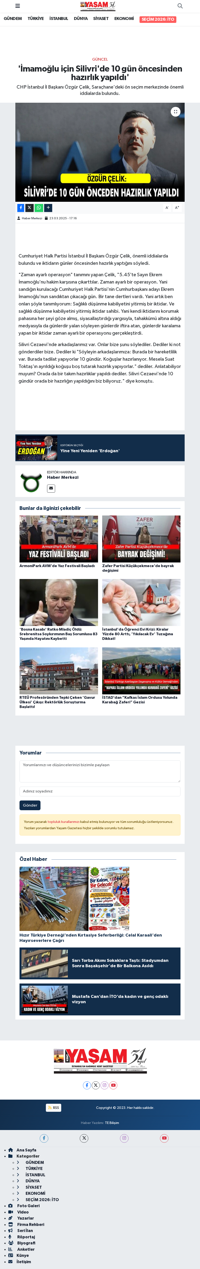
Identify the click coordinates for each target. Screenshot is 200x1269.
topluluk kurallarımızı (64, 822)
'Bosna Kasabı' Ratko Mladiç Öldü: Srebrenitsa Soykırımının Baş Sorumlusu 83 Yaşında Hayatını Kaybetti (59, 634)
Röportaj (26, 1237)
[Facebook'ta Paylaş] (20, 208)
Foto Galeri (28, 1206)
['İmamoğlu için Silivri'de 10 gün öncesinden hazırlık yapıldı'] (100, 152)
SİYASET (101, 19)
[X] (96, 1085)
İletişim (24, 1262)
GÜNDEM (13, 19)
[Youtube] (113, 1085)
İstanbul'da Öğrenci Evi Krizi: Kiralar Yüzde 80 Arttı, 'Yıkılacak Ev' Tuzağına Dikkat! (137, 634)
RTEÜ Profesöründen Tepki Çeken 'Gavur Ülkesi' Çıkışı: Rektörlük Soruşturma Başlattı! (57, 702)
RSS (55, 1108)
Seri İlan (25, 1231)
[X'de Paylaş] (29, 208)
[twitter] (84, 1138)
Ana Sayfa (26, 1150)
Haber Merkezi (32, 218)
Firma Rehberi (30, 1225)
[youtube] (164, 1138)
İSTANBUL (59, 19)
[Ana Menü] (17, 6)
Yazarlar (25, 1218)
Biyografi (26, 1243)
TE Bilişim (112, 1123)
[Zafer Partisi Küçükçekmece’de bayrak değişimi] (141, 539)
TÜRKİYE (36, 19)
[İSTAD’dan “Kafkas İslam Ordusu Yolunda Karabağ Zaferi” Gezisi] (141, 671)
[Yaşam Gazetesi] (98, 6)
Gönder (30, 805)
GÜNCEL (100, 59)
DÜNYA (81, 19)
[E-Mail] (51, 489)
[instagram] (124, 1138)
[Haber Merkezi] (31, 481)
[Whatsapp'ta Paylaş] (39, 208)
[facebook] (44, 1138)
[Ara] (180, 6)
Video (23, 1212)
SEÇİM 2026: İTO (158, 19)
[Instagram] (104, 1085)
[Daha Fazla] (48, 208)
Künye (23, 1255)
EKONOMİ (124, 19)
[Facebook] (87, 1085)
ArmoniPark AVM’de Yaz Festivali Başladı (57, 566)
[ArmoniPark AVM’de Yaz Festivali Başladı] (59, 539)
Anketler (26, 1249)
